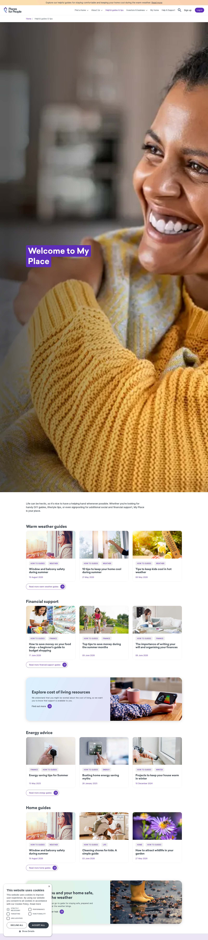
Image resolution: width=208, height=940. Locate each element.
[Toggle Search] (180, 10)
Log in (199, 10)
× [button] (49, 886)
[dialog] (28, 910)
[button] (28, 931)
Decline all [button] (17, 925)
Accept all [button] (38, 925)
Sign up (188, 10)
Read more (156, 2)
